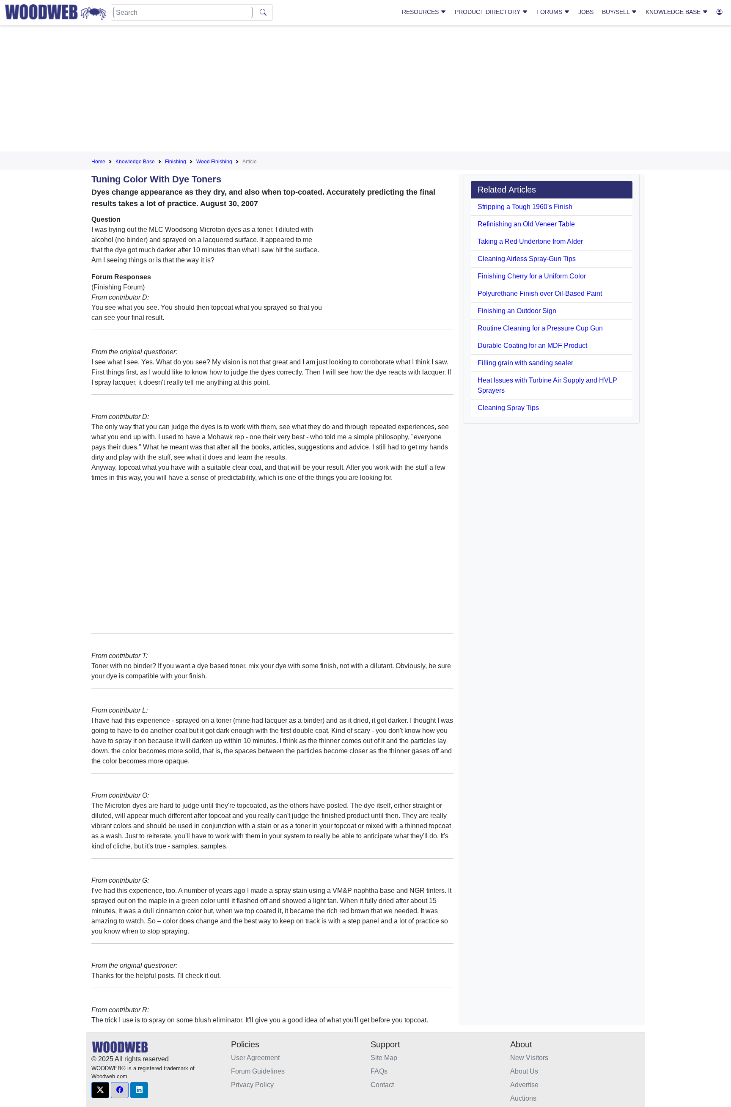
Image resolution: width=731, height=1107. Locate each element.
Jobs (586, 11)
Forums (550, 11)
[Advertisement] (365, 90)
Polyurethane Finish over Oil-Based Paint (540, 293)
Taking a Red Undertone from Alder (530, 241)
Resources (421, 11)
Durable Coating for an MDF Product (532, 345)
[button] (100, 1090)
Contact (382, 1084)
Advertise (524, 1084)
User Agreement (255, 1057)
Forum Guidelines (258, 1071)
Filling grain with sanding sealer (525, 362)
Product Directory (488, 11)
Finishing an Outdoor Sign (517, 310)
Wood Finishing (214, 162)
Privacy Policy (252, 1084)
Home (98, 162)
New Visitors (529, 1057)
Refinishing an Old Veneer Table (526, 224)
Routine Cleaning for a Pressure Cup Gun (540, 328)
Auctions (523, 1098)
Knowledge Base (674, 11)
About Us (524, 1071)
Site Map (384, 1057)
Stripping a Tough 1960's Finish (525, 206)
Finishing (175, 162)
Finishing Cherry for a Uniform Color (532, 276)
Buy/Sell (616, 11)
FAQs (379, 1071)
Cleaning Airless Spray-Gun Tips (527, 258)
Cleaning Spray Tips (508, 407)
